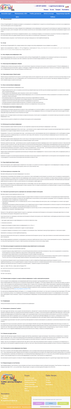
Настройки (63, 403)
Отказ (51, 403)
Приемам (39, 403)
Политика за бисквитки (44, 406)
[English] (68, 6)
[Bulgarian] (66, 6)
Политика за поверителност (55, 406)
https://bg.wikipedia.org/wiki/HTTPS (22, 288)
